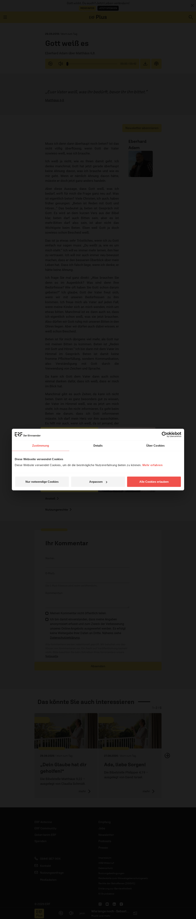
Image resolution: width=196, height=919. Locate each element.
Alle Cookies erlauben (154, 481)
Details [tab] (98, 445)
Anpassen (96, 481)
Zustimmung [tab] (40, 445)
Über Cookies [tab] (155, 445)
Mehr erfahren (152, 465)
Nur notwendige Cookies (42, 481)
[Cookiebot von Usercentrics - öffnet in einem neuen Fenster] (164, 434)
